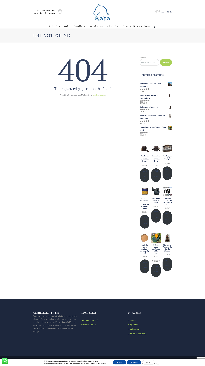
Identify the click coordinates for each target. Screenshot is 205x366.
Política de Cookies (88, 324)
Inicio (51, 26)
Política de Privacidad (89, 320)
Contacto (127, 26)
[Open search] (155, 27)
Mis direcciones (134, 329)
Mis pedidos (133, 324)
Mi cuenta (137, 26)
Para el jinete (79, 26)
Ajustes (148, 362)
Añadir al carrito (145, 175)
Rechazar (134, 362)
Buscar (143, 57)
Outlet (117, 26)
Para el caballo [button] (62, 26)
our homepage (99, 94)
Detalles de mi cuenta (137, 334)
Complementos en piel (100, 26)
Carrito (147, 26)
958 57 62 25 (166, 11)
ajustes (103, 363)
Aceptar (119, 362)
